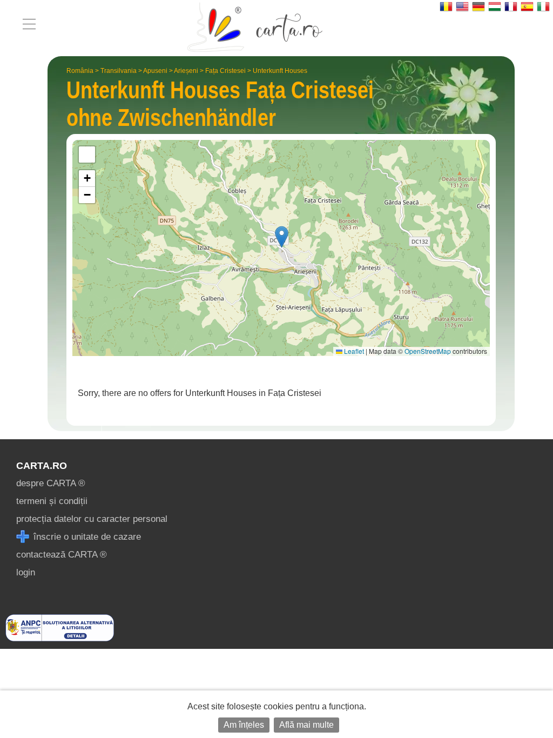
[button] (281, 237)
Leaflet (353, 350)
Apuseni (155, 71)
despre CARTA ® (50, 483)
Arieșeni (186, 71)
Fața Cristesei (225, 71)
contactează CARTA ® (61, 554)
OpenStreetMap (427, 350)
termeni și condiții (51, 501)
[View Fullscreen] (87, 154)
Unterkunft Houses (280, 71)
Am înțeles (244, 724)
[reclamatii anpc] (59, 638)
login (25, 572)
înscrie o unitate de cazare (86, 537)
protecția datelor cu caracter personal (91, 519)
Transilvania (118, 71)
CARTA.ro (41, 465)
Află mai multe (306, 724)
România (79, 71)
